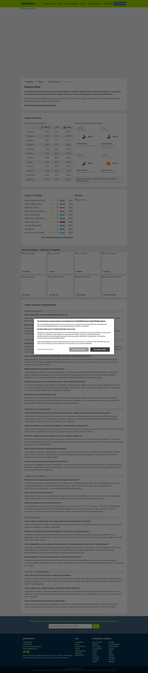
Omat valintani (79, 349)
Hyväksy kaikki (100, 349)
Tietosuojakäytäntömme (45, 349)
